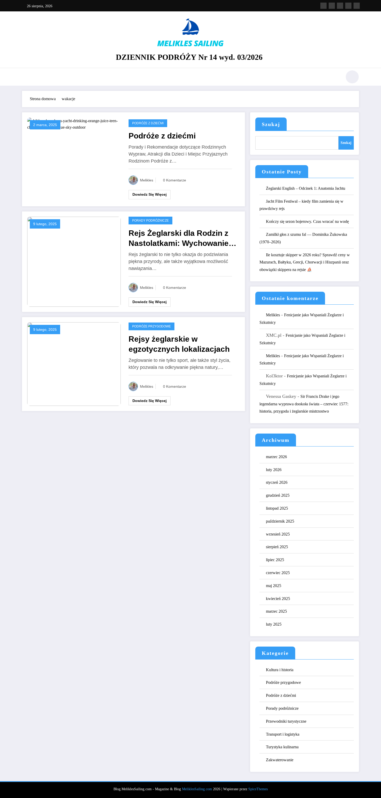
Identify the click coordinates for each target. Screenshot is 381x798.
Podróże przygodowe (151, 326)
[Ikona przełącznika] (26, 77)
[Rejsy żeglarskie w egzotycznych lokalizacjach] (74, 363)
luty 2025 (273, 624)
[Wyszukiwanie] (335, 77)
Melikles (146, 180)
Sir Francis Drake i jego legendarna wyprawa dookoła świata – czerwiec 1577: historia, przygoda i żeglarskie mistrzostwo (303, 404)
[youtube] (357, 6)
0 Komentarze (174, 180)
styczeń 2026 (276, 482)
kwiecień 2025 (278, 598)
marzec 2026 (276, 457)
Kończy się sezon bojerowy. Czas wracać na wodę (307, 221)
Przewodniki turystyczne (286, 721)
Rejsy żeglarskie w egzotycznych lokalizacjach (179, 344)
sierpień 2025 (277, 547)
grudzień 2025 (278, 495)
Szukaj (271, 124)
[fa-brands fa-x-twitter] (332, 6)
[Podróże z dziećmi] (74, 123)
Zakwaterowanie (279, 760)
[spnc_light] (352, 76)
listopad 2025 (277, 508)
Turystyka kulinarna (282, 747)
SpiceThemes (258, 789)
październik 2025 (280, 521)
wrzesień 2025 (278, 534)
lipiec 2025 (275, 560)
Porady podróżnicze (150, 220)
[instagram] (348, 6)
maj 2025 (273, 585)
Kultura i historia (279, 670)
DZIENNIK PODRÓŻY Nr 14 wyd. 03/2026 (189, 57)
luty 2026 (273, 469)
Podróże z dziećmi (148, 123)
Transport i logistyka (282, 734)
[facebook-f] (323, 6)
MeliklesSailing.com (197, 789)
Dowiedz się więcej (149, 194)
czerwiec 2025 (278, 572)
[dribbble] (340, 6)
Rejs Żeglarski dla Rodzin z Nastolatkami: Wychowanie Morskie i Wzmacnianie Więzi (182, 238)
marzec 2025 (276, 611)
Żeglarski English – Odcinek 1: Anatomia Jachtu (305, 188)
